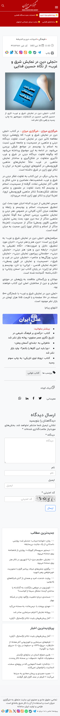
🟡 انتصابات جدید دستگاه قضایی (26, 15)
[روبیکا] (6, 53)
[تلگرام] (39, 53)
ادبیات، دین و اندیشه (26, 39)
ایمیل (51, 480)
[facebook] (33, 399)
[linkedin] (27, 399)
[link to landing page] (30, 5)
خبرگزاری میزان (49, 131)
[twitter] (40, 399)
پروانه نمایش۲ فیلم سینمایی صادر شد (31, 612)
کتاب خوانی (33, 373)
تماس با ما (47, 711)
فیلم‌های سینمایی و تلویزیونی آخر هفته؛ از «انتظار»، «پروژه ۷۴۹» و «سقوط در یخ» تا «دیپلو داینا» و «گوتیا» (31, 645)
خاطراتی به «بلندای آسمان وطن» (32, 343)
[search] (3, 5)
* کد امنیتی (48, 492)
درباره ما (40, 711)
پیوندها (55, 711)
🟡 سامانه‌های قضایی (50, 22)
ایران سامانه (23, 706)
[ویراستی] (11, 53)
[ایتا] (25, 53)
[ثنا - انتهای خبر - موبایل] (30, 319)
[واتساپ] (30, 53)
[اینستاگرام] (20, 53)
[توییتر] (16, 53)
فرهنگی (41, 39)
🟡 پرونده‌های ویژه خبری (49, 15)
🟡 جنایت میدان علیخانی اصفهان (28, 22)
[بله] (34, 53)
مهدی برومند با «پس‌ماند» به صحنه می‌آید (29, 606)
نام (53, 467)
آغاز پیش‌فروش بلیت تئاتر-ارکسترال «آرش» (29, 618)
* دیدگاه (50, 435)
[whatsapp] (19, 399)
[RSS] (10, 712)
